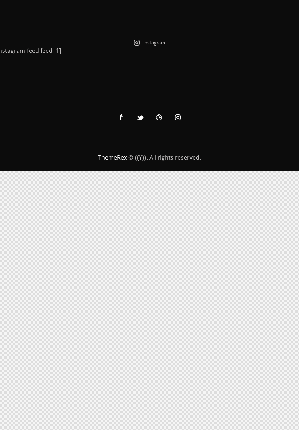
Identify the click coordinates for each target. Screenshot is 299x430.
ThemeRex (112, 157)
